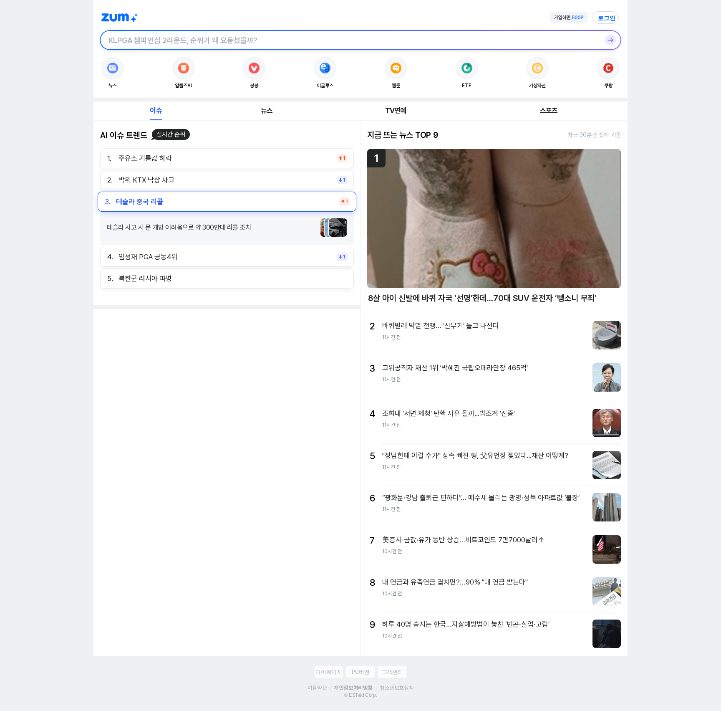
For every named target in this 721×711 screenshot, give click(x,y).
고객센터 (392, 672)
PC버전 (360, 672)
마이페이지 (328, 672)
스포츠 (549, 110)
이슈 (155, 110)
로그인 (606, 18)
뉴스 (266, 110)
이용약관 (317, 688)
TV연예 (395, 110)
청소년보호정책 (396, 688)
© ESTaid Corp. (360, 695)
